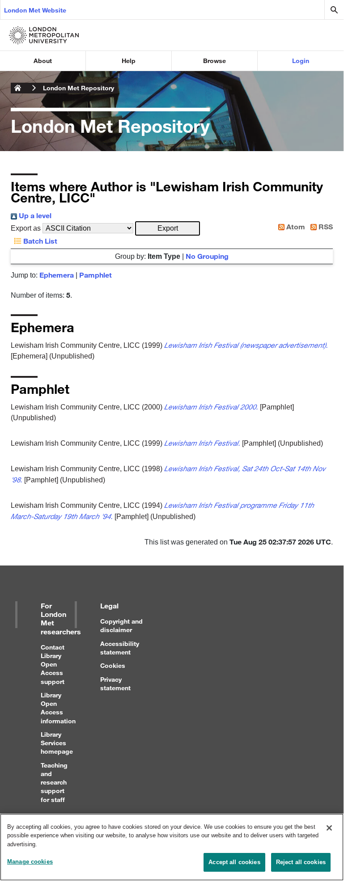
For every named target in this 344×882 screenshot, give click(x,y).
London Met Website (35, 10)
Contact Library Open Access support (52, 664)
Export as (26, 228)
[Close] (329, 828)
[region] (172, 847)
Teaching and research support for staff (54, 782)
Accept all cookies (234, 862)
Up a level (34, 215)
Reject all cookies (301, 862)
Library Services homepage (57, 742)
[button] (167, 228)
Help (129, 60)
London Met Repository (78, 88)
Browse (214, 60)
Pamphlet (95, 274)
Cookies (112, 665)
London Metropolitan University (18, 88)
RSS (325, 226)
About (43, 60)
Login (300, 60)
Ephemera (56, 274)
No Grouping (207, 256)
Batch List (39, 240)
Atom (295, 226)
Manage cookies (30, 861)
